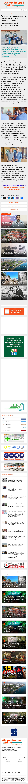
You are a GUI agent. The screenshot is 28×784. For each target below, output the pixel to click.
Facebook (6, 187)
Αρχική (2, 13)
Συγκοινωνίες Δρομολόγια (20, 757)
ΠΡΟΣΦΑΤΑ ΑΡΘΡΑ (8, 474)
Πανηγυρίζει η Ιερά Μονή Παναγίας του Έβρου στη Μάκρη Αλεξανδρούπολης (13, 240)
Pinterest (17, 189)
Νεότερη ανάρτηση (14, 202)
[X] (5, 773)
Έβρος (6, 13)
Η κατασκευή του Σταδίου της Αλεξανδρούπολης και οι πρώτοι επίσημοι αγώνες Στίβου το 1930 (15, 480)
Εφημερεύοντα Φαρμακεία (8, 757)
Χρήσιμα (8, 761)
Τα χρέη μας (7, 662)
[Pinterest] (15, 773)
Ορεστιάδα (10, 13)
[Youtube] (19, 773)
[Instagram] (12, 773)
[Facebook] (2, 773)
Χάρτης (20, 759)
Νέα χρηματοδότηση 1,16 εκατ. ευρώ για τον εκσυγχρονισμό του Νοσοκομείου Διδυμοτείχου (16, 523)
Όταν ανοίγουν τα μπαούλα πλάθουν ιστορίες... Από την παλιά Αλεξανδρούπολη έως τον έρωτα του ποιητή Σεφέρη (13, 296)
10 (4, 714)
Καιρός (20, 754)
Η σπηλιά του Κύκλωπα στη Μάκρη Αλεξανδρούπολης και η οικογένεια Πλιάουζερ (13, 283)
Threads (21, 187)
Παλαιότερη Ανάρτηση (14, 206)
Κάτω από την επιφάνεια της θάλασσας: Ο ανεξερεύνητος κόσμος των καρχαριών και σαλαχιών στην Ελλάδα (16, 505)
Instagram (15, 187)
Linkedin (10, 189)
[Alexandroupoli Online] (14, 7)
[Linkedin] (9, 773)
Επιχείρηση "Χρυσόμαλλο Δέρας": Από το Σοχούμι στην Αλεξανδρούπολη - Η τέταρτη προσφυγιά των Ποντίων (14, 254)
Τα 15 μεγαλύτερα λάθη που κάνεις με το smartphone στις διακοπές (13, 675)
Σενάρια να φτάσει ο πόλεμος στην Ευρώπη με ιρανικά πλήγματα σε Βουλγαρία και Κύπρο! (15, 545)
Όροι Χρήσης (7, 764)
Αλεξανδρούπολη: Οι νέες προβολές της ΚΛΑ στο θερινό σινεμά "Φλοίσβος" (13, 644)
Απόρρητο (20, 761)
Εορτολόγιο (8, 759)
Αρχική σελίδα (14, 209)
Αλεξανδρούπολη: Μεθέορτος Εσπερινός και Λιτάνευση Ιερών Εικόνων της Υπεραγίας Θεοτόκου (17, 497)
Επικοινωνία (20, 764)
